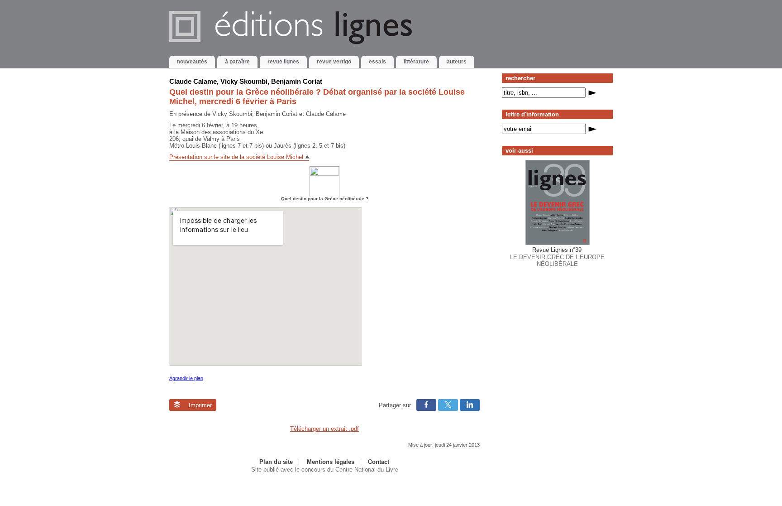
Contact (378, 462)
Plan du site (276, 462)
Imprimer (199, 405)
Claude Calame (193, 81)
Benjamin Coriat (296, 81)
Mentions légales (330, 462)
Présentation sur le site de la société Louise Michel (236, 157)
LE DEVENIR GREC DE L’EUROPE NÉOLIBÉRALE (557, 256)
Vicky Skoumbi (243, 81)
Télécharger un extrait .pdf (324, 428)
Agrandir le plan (186, 378)
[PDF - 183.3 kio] (324, 173)
